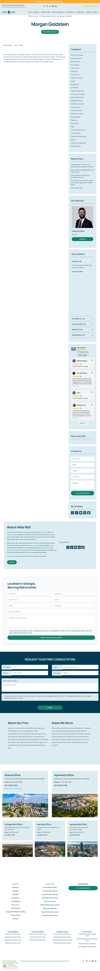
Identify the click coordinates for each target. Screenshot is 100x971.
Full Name (6, 667)
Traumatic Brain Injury (78, 130)
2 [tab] (82, 244)
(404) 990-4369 (12, 832)
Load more (82, 423)
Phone (5, 673)
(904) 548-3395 (76, 832)
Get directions (11, 785)
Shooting (74, 120)
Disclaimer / (34, 961)
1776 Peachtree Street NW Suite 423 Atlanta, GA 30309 (25, 779)
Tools (72, 127)
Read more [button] (75, 386)
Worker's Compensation (78, 143)
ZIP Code (57, 673)
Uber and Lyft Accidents (78, 136)
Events (73, 81)
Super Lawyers (33, 545)
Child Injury (74, 71)
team (17, 543)
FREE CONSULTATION (50, 32)
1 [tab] (80, 244)
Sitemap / (40, 961)
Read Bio (12, 562)
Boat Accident (75, 61)
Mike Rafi (10, 532)
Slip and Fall (74, 123)
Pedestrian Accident (77, 104)
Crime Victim (75, 75)
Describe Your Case (10, 681)
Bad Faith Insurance (77, 55)
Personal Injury (75, 107)
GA (13, 534)
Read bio (83, 239)
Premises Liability (76, 110)
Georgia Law (75, 84)
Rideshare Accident (77, 114)
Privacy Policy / (25, 961)
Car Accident (75, 68)
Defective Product (76, 78)
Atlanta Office (12, 775)
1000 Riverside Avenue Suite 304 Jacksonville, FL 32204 (79, 828)
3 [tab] (85, 244)
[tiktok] (50, 6)
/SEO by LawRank (63, 961)
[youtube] (53, 6)
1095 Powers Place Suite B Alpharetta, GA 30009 (71, 779)
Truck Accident (76, 133)
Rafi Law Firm (43, 532)
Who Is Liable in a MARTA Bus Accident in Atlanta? (80, 176)
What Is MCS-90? (76, 188)
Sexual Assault (75, 117)
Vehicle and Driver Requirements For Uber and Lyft (82, 171)
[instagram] (47, 6)
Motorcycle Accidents (78, 94)
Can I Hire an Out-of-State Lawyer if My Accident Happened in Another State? (82, 183)
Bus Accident (75, 65)
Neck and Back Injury (77, 97)
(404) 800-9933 (77, 271)
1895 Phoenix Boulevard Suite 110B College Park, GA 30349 (17, 828)
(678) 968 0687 (44, 832)
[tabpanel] (82, 223)
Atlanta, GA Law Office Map (13, 788)
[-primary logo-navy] (8, 11)
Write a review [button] (83, 355)
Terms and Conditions (51, 961)
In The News (75, 88)
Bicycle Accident (76, 58)
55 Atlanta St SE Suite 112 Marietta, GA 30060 (48, 828)
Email (55, 667)
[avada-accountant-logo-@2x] (8, 876)
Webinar (73, 140)
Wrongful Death (76, 146)
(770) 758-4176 (62, 782)
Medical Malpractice (77, 91)
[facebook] (44, 6)
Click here (10, 556)
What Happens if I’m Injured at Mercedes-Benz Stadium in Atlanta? (82, 166)
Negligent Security (77, 101)
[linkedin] (56, 6)
